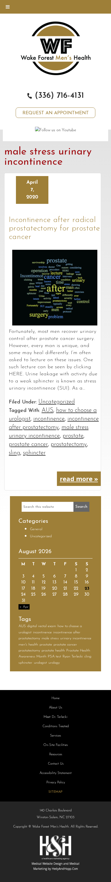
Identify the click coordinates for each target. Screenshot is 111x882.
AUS (47, 410)
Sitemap (55, 792)
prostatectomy (69, 444)
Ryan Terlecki (73, 656)
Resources (55, 754)
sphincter (34, 453)
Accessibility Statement (56, 773)
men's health (28, 644)
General (36, 529)
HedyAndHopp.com (65, 869)
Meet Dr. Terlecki (55, 717)
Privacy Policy (55, 782)
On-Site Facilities (55, 745)
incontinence (49, 419)
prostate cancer (28, 444)
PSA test (54, 656)
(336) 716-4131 (58, 96)
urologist (40, 663)
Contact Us (55, 763)
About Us (55, 707)
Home (55, 698)
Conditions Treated (55, 726)
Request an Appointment (55, 113)
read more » (79, 478)
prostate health (53, 650)
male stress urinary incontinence (66, 638)
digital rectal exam (41, 626)
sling (14, 453)
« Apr (24, 607)
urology (54, 663)
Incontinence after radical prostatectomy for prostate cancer (54, 228)
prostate (73, 436)
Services (55, 735)
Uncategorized (56, 402)
